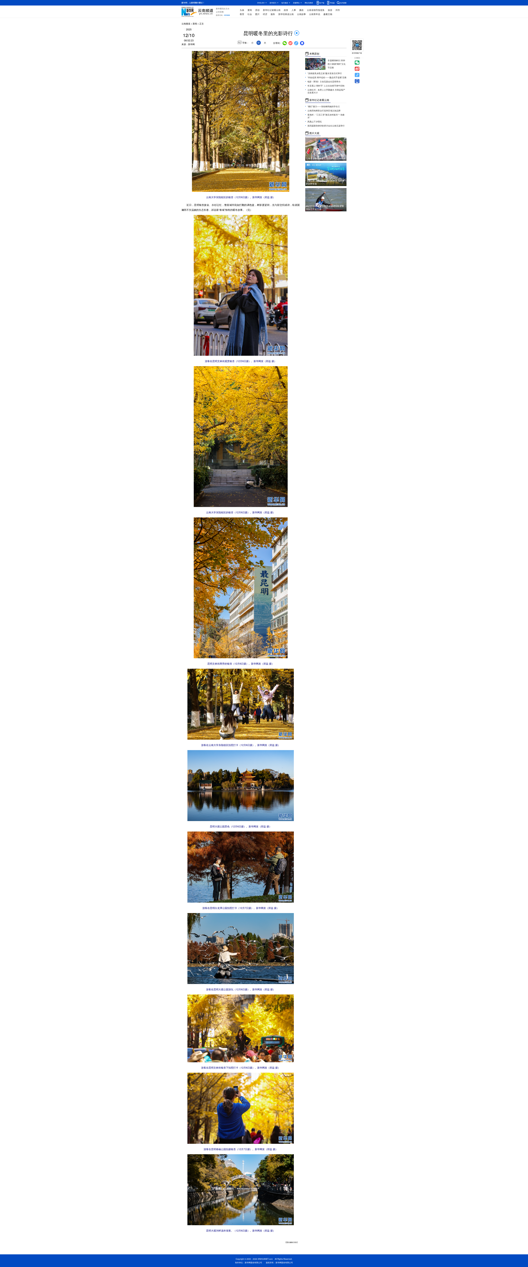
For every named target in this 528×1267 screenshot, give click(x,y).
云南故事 (301, 14)
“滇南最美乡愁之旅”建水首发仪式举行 (324, 73)
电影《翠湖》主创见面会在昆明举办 (323, 81)
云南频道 (186, 23)
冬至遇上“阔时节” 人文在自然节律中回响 (325, 85)
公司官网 (220, 11)
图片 (257, 14)
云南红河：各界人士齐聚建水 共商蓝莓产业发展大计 (326, 91)
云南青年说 (314, 14)
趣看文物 (327, 14)
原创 (257, 10)
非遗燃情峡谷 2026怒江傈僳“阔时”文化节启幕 (337, 64)
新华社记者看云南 (271, 10)
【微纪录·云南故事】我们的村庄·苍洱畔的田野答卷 (325, 182)
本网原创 (314, 53)
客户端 (321, 3)
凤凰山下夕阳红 (314, 121)
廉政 (301, 10)
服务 (273, 14)
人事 (294, 10)
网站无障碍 (309, 3)
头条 (242, 10)
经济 (265, 14)
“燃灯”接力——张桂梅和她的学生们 (323, 106)
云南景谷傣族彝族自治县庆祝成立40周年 (326, 158)
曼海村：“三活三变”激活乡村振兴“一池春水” (326, 116)
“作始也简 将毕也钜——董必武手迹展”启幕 (326, 77)
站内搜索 (343, 3)
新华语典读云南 (286, 14)
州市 (338, 10)
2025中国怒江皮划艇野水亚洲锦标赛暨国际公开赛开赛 (325, 207)
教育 (242, 14)
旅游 (330, 10)
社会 (250, 14)
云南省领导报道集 (315, 10)
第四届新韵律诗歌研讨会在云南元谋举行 (326, 125)
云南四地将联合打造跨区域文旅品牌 (323, 110)
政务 (286, 10)
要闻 (250, 10)
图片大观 (314, 133)
